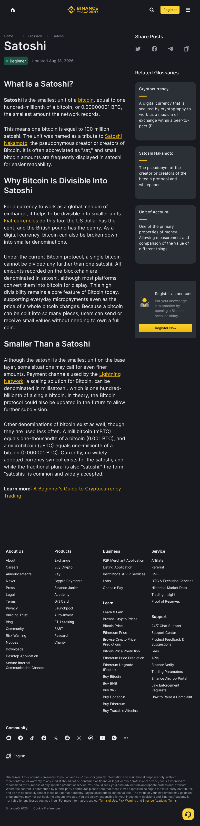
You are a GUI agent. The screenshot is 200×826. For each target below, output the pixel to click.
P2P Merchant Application (123, 560)
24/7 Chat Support (166, 626)
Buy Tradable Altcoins (120, 710)
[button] (188, 10)
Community (15, 629)
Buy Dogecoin (114, 697)
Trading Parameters (167, 671)
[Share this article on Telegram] (170, 49)
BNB (155, 574)
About (10, 560)
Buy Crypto (63, 567)
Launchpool (63, 608)
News (10, 581)
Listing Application (117, 567)
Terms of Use (108, 800)
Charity (60, 642)
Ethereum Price (115, 632)
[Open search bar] (150, 9)
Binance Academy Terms (160, 800)
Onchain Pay (113, 588)
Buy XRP (110, 690)
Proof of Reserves (165, 601)
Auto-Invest (63, 615)
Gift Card (61, 601)
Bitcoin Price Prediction (121, 651)
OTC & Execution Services (172, 581)
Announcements (18, 574)
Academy (62, 594)
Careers (12, 567)
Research (61, 635)
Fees (155, 651)
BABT (58, 629)
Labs (107, 581)
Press (10, 588)
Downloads (14, 649)
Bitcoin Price (113, 626)
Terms (11, 601)
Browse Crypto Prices (120, 619)
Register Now (166, 328)
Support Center (163, 632)
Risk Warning (16, 635)
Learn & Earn (113, 612)
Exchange (62, 560)
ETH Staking (64, 622)
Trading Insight (163, 594)
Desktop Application (22, 656)
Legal (10, 594)
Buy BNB (110, 683)
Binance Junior (66, 588)
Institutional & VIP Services (124, 574)
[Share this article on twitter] (138, 49)
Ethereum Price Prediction (123, 658)
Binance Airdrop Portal (169, 678)
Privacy (12, 608)
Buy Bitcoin (112, 676)
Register (170, 10)
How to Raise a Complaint (171, 697)
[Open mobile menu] (188, 9)
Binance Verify (162, 665)
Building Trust (17, 615)
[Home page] (82, 10)
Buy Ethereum (114, 704)
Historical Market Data (169, 588)
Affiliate (157, 560)
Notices (12, 642)
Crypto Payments (68, 581)
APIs (155, 658)
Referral (157, 567)
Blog (9, 622)
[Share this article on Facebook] (154, 49)
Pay (57, 574)
